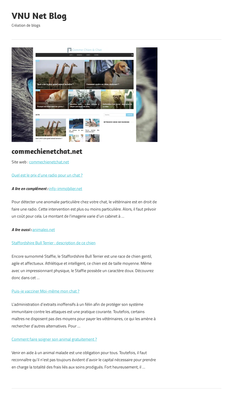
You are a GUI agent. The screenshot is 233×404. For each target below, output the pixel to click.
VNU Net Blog (39, 15)
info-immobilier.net (65, 188)
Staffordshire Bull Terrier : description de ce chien (54, 243)
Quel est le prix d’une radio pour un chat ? (47, 175)
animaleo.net (43, 229)
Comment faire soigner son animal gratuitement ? (54, 339)
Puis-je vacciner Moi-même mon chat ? (45, 291)
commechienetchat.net (49, 162)
